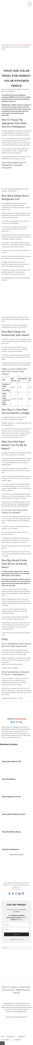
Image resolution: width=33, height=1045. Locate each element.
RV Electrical (17, 45)
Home (11, 45)
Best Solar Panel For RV (11, 761)
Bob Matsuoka (20, 719)
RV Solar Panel (26, 45)
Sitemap (16, 993)
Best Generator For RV (11, 797)
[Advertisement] (16, 25)
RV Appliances (10, 1036)
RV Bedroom (21, 1036)
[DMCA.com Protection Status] (16, 1026)
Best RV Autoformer (10, 849)
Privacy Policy (25, 987)
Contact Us (14, 987)
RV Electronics (5, 1039)
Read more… (16, 889)
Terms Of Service (8, 990)
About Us (5, 987)
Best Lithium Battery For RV (13, 814)
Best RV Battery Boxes (11, 832)
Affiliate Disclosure (23, 990)
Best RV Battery (8, 779)
